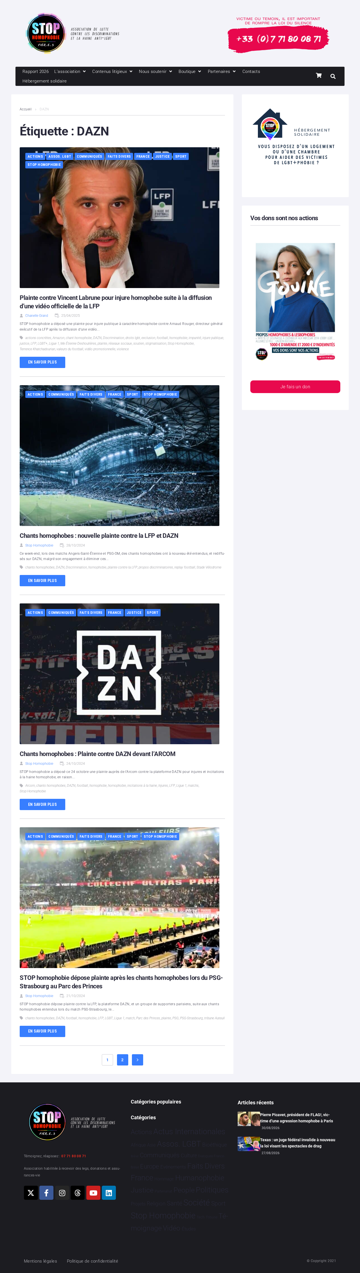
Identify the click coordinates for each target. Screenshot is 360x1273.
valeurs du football (70, 349)
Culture (189, 1155)
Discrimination (113, 338)
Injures (163, 786)
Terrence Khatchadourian (37, 349)
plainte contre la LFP (122, 567)
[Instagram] (62, 1193)
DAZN (97, 338)
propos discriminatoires (156, 567)
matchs (193, 786)
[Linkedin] (109, 1193)
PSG (175, 1018)
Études (189, 1229)
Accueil (26, 109)
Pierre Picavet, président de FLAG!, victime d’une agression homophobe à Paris (296, 1118)
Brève (135, 1156)
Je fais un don (295, 386)
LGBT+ (43, 343)
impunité (195, 338)
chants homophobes (40, 567)
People (184, 1190)
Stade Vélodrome (209, 567)
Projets (138, 1204)
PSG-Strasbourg (191, 1018)
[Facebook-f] (46, 1193)
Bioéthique (214, 1145)
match (130, 1018)
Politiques (212, 1189)
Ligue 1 (54, 343)
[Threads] (78, 1193)
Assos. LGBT (59, 156)
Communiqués (89, 156)
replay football (184, 567)
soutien (138, 343)
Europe (149, 1166)
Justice (162, 156)
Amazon (58, 338)
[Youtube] (93, 1193)
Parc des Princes (148, 1018)
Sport (180, 156)
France (143, 156)
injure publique (212, 338)
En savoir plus (42, 362)
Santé (174, 1203)
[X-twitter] (31, 1193)
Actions (35, 156)
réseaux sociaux (120, 343)
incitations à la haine (142, 786)
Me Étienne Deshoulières (78, 343)
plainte (102, 343)
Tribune (211, 1217)
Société (196, 1202)
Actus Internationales (189, 1131)
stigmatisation (155, 343)
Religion (156, 1204)
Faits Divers (119, 156)
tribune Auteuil (214, 1018)
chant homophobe (79, 338)
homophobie (178, 338)
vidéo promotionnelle (100, 349)
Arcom (30, 786)
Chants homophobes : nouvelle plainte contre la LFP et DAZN (99, 535)
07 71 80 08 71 (73, 1156)
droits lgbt (132, 338)
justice (24, 343)
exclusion (148, 338)
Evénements (173, 1167)
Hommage (164, 1178)
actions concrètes (38, 338)
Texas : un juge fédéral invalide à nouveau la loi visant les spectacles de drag (297, 1143)
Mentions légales (40, 1261)
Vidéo (171, 1228)
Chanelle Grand (36, 316)
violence (123, 349)
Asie (151, 1145)
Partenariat (163, 1191)
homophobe (98, 786)
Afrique (138, 1145)
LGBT (109, 1018)
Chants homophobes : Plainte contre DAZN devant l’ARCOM (97, 753)
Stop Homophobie (44, 164)
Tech (200, 1217)
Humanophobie (199, 1178)
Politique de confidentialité (92, 1261)
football (162, 338)
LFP (33, 343)
